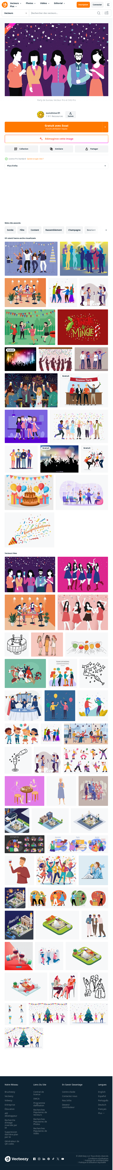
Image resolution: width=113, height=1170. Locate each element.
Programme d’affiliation (38, 1102)
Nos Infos (65, 1099)
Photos (29, 3)
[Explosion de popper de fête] (29, 528)
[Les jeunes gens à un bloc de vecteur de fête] (30, 325)
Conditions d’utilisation (96, 1157)
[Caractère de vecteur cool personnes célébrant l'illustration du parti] (60, 704)
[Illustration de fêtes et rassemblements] (21, 457)
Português (101, 1099)
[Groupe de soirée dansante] (94, 457)
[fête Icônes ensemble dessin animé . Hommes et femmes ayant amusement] (15, 1012)
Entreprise (10, 1103)
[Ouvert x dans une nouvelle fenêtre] (58, 1157)
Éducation (10, 1107)
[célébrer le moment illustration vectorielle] (49, 954)
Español (100, 1094)
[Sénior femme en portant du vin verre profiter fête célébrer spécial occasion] (61, 789)
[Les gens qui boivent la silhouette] (84, 257)
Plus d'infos (12, 164)
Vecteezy (9, 1094)
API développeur (11, 1113)
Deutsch (100, 1103)
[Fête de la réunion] (84, 389)
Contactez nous (68, 1094)
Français (100, 1107)
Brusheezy (10, 1090)
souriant (91, 228)
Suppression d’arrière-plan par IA (11, 1133)
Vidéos (43, 3)
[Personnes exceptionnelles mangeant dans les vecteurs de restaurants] (24, 789)
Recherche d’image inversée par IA (11, 1122)
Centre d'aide (67, 1090)
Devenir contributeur (66, 1104)
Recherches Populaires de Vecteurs (39, 1111)
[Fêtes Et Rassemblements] (83, 573)
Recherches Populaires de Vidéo (39, 1129)
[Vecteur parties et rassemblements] (26, 424)
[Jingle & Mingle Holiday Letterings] (83, 325)
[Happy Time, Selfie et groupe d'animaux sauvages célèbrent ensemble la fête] (25, 671)
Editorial (58, 3)
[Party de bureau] (30, 573)
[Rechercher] (98, 13)
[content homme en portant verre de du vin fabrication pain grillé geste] (19, 868)
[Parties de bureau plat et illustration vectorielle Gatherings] (62, 671)
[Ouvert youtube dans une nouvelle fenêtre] (63, 1157)
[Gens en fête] (91, 357)
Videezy (8, 1099)
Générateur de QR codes (11, 1141)
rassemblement (53, 228)
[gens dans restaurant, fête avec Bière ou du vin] (86, 732)
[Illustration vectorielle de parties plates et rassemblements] (62, 290)
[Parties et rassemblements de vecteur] (25, 290)
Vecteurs (14, 3)
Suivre (70, 116)
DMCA (36, 1097)
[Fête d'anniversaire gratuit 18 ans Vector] (29, 490)
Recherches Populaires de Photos (39, 1120)
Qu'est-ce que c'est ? (35, 159)
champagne (74, 228)
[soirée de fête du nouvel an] (31, 257)
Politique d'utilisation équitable (90, 1160)
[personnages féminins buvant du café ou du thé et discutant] (64, 985)
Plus (12, 6)
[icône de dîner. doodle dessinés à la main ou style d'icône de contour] (17, 643)
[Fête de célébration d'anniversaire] (55, 357)
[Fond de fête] (20, 357)
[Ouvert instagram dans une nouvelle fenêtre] (39, 1157)
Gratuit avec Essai (56, 127)
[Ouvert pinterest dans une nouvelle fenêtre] (48, 1157)
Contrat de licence (38, 1091)
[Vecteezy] (5, 5)
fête (22, 228)
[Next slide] (101, 228)
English (99, 1090)
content (35, 228)
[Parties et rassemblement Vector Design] (93, 290)
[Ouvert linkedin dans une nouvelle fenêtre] (44, 1157)
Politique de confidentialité (94, 1158)
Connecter (97, 4)
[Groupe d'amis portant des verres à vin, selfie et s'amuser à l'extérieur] (93, 789)
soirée (10, 228)
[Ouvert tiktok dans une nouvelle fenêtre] (53, 1157)
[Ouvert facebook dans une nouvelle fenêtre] (34, 1157)
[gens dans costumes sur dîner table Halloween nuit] (23, 704)
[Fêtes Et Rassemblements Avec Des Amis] (83, 610)
